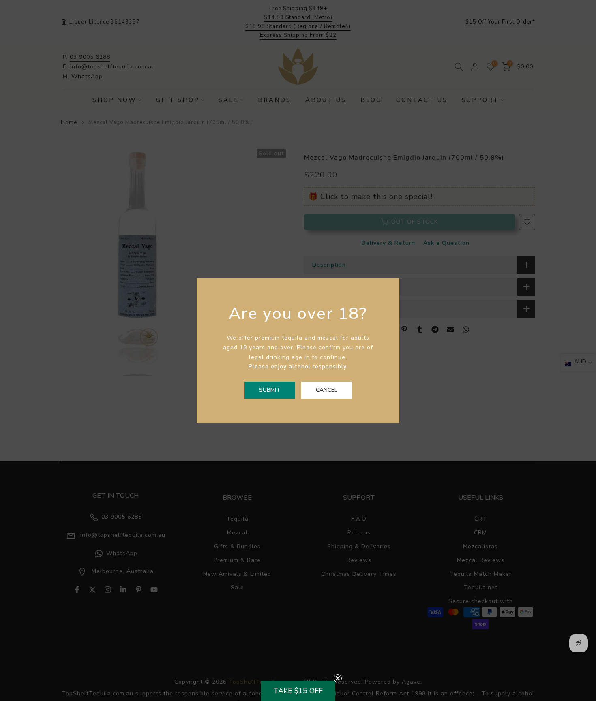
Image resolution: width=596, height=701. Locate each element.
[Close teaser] (338, 678)
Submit (269, 390)
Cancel (326, 390)
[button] (298, 691)
